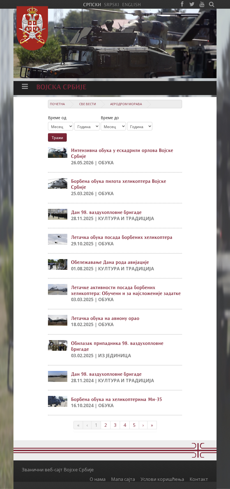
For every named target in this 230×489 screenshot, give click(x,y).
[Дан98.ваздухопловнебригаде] (106, 211)
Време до (110, 117)
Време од (57, 117)
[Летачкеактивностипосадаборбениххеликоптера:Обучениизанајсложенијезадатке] (126, 289)
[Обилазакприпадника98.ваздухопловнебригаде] (118, 346)
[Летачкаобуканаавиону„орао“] (105, 317)
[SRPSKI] (111, 4)
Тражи (57, 137)
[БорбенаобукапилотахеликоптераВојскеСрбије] (119, 183)
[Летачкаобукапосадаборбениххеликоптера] (122, 236)
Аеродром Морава (126, 104)
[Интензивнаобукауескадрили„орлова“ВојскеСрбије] (122, 153)
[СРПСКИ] (92, 4)
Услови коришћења (162, 479)
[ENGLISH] (131, 4)
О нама (97, 479)
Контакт (199, 479)
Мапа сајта (123, 479)
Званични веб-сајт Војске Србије (58, 470)
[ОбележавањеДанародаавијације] (110, 262)
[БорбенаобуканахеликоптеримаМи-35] (116, 398)
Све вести (87, 104)
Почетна (57, 104)
